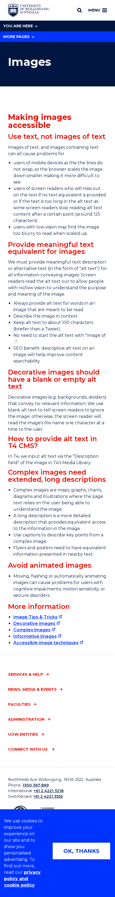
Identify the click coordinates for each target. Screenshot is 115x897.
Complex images (32, 629)
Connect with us (28, 749)
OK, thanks (81, 851)
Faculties (19, 704)
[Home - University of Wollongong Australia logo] (28, 10)
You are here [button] (18, 26)
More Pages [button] (16, 36)
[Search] (80, 10)
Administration (26, 719)
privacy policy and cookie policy (22, 879)
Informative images (35, 636)
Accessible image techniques (46, 642)
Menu (94, 10)
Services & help (25, 674)
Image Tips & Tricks (35, 617)
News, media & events (32, 689)
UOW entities (23, 734)
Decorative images (34, 623)
